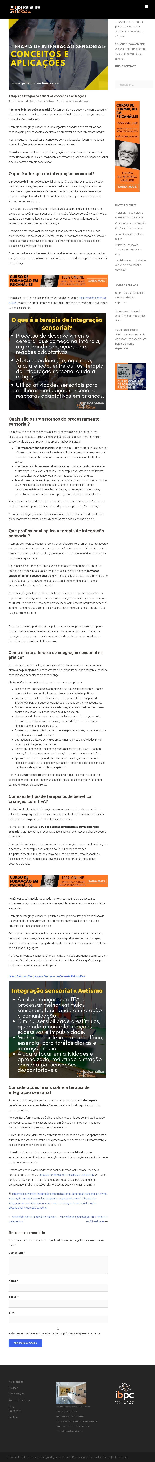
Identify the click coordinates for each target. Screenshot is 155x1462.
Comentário (17, 1252)
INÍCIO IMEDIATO (126, 66)
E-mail (13, 1296)
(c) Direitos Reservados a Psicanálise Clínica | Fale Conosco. (93, 1457)
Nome (13, 1280)
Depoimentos (17, 1394)
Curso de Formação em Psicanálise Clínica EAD (66, 1174)
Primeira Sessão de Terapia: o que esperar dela (128, 249)
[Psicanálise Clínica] (28, 9)
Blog (11, 1406)
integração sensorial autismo (54, 1193)
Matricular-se (16, 1381)
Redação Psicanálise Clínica (42, 101)
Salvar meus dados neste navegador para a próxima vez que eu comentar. (55, 1333)
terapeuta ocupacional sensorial (64, 1198)
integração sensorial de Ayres (89, 1193)
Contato (13, 1417)
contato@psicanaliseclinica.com (69, 1431)
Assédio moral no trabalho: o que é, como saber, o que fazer (130, 265)
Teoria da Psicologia (80, 101)
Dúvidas (13, 1387)
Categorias (15, 1410)
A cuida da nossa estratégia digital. (32, 1457)
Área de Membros (19, 1400)
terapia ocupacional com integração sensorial (60, 1203)
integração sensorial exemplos (27, 1198)
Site (11, 1312)
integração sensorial (24, 1193)
